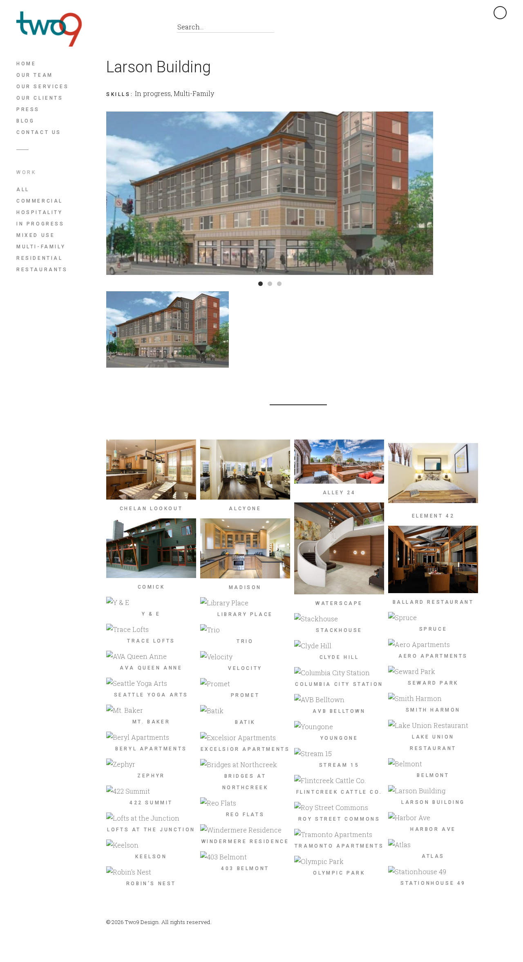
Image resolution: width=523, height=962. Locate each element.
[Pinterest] (132, 29)
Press (28, 109)
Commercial (39, 201)
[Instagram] (151, 29)
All (22, 189)
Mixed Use (35, 235)
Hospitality (39, 212)
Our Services (42, 86)
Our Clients (39, 98)
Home (26, 64)
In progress (40, 224)
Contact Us (38, 132)
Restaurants (42, 269)
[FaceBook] (114, 29)
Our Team (34, 75)
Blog (25, 121)
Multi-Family (40, 247)
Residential (39, 258)
